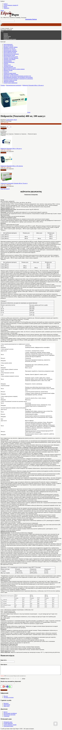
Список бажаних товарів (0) (11, 5)
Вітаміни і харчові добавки (11, 47)
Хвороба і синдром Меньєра (11, 58)
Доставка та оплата (9, 697)
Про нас (6, 696)
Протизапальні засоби (9, 55)
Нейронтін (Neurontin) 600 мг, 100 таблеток (12, 166)
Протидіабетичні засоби (10, 52)
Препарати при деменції (10, 49)
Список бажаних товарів (10, 724)
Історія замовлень (8, 723)
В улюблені (4, 131)
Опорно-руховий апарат (10, 39)
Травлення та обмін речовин (11, 74)
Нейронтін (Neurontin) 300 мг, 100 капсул (11, 148)
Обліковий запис (8, 722)
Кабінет (6, 3)
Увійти (2, 10)
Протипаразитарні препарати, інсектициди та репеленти (18, 78)
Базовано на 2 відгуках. (21, 134)
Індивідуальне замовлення (10, 82)
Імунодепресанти (8, 44)
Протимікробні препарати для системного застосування (18, 77)
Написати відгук (32, 134)
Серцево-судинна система (10, 80)
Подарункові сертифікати (10, 713)
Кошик (5, 6)
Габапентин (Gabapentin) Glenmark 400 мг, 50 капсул (14, 183)
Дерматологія (7, 36)
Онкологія (6, 37)
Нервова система (8, 70)
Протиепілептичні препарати (11, 54)
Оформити (6, 8)
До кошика (3, 152)
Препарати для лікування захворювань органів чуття (17, 76)
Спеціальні (6, 716)
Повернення (7, 704)
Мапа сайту (7, 706)
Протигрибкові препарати (10, 51)
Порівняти (3, 132)
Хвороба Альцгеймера (9, 59)
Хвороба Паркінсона (9, 62)
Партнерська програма (9, 714)
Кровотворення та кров (10, 67)
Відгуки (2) (7, 188)
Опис (2, 188)
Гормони (6, 35)
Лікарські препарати (9, 81)
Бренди (5, 712)
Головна (3, 85)
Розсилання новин (8, 726)
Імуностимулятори (8, 45)
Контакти (6, 703)
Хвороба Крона (8, 60)
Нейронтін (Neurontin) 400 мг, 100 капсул (33, 85)
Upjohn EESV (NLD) (11, 119)
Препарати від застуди (9, 48)
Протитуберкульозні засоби (11, 56)
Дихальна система (8, 66)
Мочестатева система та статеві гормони (14, 69)
